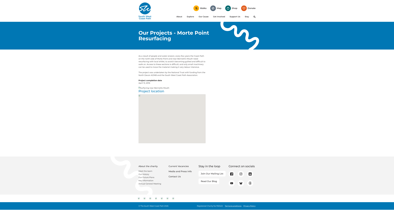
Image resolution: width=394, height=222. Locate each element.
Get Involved (219, 17)
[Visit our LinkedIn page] (250, 174)
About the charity (148, 166)
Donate (251, 8)
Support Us (235, 17)
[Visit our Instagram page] (240, 174)
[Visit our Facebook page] (231, 174)
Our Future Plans (146, 177)
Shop (234, 8)
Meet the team (145, 171)
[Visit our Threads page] (250, 183)
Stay (247, 17)
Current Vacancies (179, 166)
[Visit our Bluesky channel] (240, 183)
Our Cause (203, 17)
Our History (144, 174)
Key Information (146, 180)
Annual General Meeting (150, 184)
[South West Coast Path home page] (145, 10)
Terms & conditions (233, 206)
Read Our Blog (209, 181)
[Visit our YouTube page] (231, 183)
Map (219, 8)
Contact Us (175, 176)
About (179, 17)
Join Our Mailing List (212, 173)
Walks (203, 8)
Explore (190, 17)
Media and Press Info (180, 171)
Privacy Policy (249, 206)
